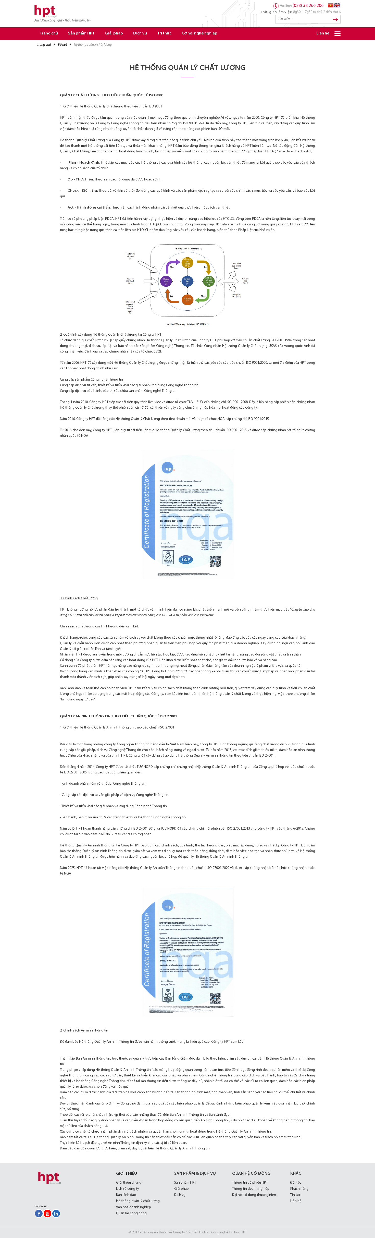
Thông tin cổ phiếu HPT (250, 1183)
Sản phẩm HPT (81, 33)
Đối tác (295, 1183)
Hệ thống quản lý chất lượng (138, 1201)
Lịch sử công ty (127, 1189)
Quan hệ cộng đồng (131, 1213)
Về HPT (62, 45)
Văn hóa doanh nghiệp (133, 1207)
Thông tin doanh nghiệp (250, 1189)
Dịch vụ (140, 33)
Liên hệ (322, 33)
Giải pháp (114, 33)
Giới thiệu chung (128, 1183)
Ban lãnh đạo (126, 1195)
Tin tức (295, 1195)
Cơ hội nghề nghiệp (199, 33)
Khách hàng (299, 1189)
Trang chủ (49, 33)
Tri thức (164, 33)
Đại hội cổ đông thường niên (254, 1195)
